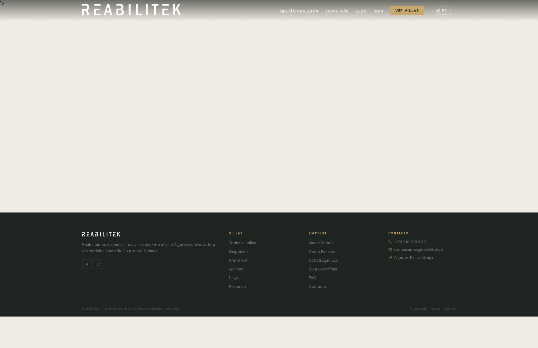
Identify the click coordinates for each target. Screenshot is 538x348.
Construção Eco (323, 260)
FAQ (312, 277)
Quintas (236, 269)
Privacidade (418, 309)
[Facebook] (87, 264)
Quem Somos (321, 243)
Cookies (450, 309)
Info (379, 11)
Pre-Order (238, 260)
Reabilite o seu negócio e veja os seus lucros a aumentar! (266, 157)
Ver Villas (407, 10)
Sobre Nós (337, 11)
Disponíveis (240, 251)
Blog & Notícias (323, 269)
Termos (435, 309)
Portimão (237, 286)
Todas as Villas (242, 243)
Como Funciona (323, 251)
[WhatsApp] (98, 264)
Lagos (235, 277)
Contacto (317, 286)
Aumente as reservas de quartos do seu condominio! (123, 157)
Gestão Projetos (299, 11)
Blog (361, 11)
